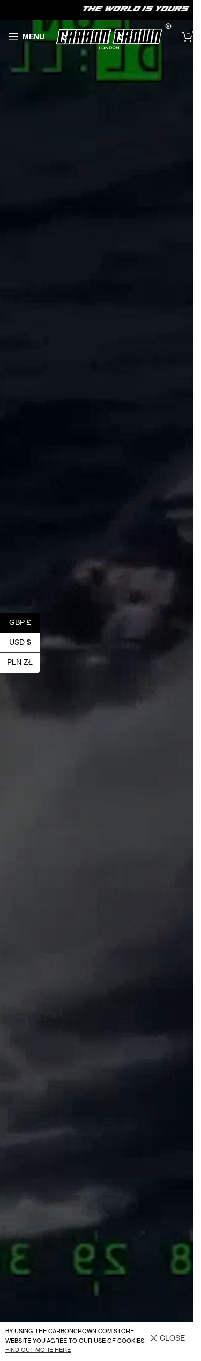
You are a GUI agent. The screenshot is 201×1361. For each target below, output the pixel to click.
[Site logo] (113, 36)
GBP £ (24, 622)
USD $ (24, 642)
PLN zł (23, 662)
